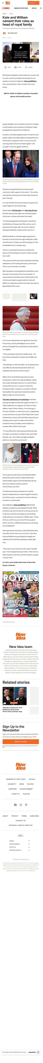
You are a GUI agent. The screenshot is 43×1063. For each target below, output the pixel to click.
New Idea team (12, 33)
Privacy (15, 816)
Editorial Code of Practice (20, 825)
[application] (21, 52)
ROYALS (34, 8)
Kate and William (30, 81)
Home (4, 14)
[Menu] (3, 3)
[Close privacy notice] (38, 1052)
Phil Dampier (17, 210)
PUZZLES (26, 794)
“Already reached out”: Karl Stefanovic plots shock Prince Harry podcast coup (12, 709)
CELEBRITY (12, 784)
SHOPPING (13, 789)
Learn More (32, 1052)
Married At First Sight (21, 8)
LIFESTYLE (16, 794)
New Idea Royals (31, 210)
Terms (24, 816)
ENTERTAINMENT (26, 789)
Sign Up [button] (32, 3)
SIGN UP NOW (21, 742)
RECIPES (30, 784)
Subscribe (34, 816)
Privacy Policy (28, 746)
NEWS (22, 784)
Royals (11, 14)
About (5, 816)
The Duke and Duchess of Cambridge (16, 399)
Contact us (21, 820)
